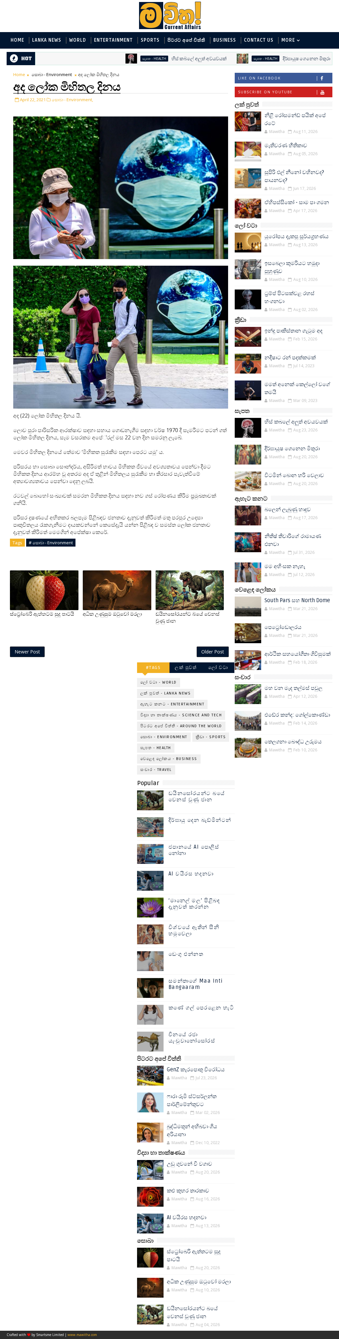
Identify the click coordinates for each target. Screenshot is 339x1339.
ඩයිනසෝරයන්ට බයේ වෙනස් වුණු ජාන (187, 617)
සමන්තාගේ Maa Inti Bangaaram (196, 984)
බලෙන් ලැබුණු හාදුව (288, 509)
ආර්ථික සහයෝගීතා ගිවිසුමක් (298, 654)
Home (17, 40)
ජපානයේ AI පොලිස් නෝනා (194, 850)
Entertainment (113, 40)
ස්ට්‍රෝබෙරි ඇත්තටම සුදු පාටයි (42, 614)
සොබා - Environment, (72, 100)
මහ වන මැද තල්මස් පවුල (293, 688)
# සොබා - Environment (51, 543)
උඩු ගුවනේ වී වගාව (189, 1164)
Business (224, 40)
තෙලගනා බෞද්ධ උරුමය (293, 741)
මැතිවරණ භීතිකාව (286, 145)
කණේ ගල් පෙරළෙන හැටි (201, 1007)
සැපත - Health (121, 58)
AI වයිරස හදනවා (191, 873)
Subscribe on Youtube (265, 92)
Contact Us (258, 40)
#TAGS (153, 667)
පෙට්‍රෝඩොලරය (283, 627)
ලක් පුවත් (186, 667)
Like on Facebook (259, 78)
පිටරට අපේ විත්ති (186, 40)
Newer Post (27, 651)
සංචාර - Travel (156, 769)
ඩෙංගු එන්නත (186, 954)
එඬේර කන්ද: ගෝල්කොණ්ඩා (297, 715)
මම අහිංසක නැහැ (285, 566)
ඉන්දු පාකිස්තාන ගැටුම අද (293, 331)
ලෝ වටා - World (158, 682)
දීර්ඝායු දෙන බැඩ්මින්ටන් (200, 820)
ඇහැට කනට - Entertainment (172, 704)
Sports (150, 40)
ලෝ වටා (218, 667)
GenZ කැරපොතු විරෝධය (196, 1069)
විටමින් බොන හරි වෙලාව (294, 475)
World (77, 40)
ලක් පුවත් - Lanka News (165, 693)
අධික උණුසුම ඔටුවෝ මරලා (112, 614)
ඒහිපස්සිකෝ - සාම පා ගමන (297, 202)
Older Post (212, 651)
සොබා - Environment (51, 74)
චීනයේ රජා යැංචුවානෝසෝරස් (192, 1037)
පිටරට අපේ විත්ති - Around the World (181, 726)
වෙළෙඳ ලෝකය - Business (168, 758)
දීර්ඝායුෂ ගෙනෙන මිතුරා (274, 59)
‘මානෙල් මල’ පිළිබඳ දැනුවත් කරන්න (194, 903)
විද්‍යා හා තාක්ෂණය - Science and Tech (181, 715)
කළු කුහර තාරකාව (188, 1190)
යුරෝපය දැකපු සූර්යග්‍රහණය (297, 236)
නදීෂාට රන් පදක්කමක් (290, 357)
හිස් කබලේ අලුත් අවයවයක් (166, 59)
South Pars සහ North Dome (297, 600)
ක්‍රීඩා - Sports (211, 737)
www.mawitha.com (82, 1334)
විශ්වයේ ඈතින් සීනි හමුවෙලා (194, 930)
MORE (288, 40)
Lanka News (46, 40)
